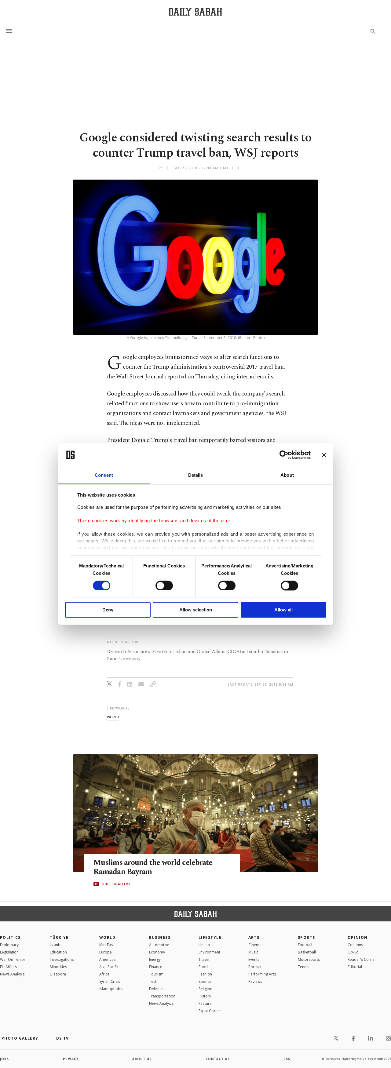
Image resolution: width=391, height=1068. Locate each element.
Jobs (4, 1059)
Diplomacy (9, 944)
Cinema (254, 944)
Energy (155, 959)
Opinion (358, 937)
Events (253, 959)
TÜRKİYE (59, 937)
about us (142, 1059)
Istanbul (57, 944)
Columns (355, 944)
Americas (107, 959)
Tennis (303, 966)
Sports (306, 937)
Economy (157, 952)
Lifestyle (210, 937)
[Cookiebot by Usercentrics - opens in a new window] (284, 454)
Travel (204, 959)
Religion (205, 988)
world (113, 717)
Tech (153, 981)
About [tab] (287, 475)
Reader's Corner (362, 959)
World (107, 937)
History (205, 996)
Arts (254, 937)
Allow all (283, 610)
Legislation (9, 952)
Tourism (156, 974)
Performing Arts (262, 974)
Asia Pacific (109, 966)
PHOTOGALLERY (116, 884)
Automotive (159, 944)
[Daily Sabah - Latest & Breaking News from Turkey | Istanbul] (195, 12)
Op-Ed (353, 952)
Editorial (355, 966)
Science (205, 981)
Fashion (205, 974)
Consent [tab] (104, 475)
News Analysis (12, 974)
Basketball (307, 952)
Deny (107, 610)
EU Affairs (8, 966)
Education (58, 952)
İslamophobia (111, 988)
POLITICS (10, 937)
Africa (104, 974)
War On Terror (12, 959)
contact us (218, 1059)
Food (203, 966)
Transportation (162, 996)
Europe (105, 952)
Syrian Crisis (109, 981)
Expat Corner (210, 1010)
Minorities (58, 966)
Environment (209, 952)
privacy (71, 1059)
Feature (205, 1003)
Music (253, 952)
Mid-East (106, 944)
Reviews (255, 981)
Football (305, 944)
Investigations (62, 959)
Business (160, 937)
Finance (155, 966)
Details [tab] (195, 475)
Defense (156, 988)
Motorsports (309, 959)
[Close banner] (324, 455)
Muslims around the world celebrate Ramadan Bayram (153, 867)
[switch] (164, 585)
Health (204, 944)
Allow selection (195, 610)
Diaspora (58, 974)
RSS (286, 1059)
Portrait (254, 966)
